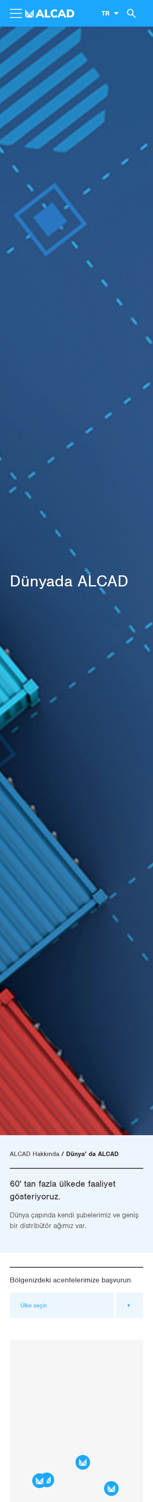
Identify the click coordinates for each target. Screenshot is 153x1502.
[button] (39, 1480)
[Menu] (15, 13)
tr (105, 13)
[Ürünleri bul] (130, 13)
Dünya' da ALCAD (92, 1154)
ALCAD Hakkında (34, 1154)
